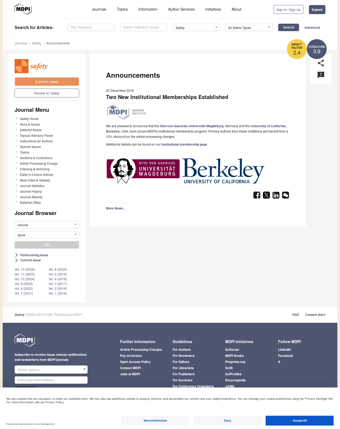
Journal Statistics (32, 185)
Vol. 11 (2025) (25, 274)
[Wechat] (285, 196)
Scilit (229, 367)
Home (29, 118)
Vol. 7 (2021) (24, 293)
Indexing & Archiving (35, 169)
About (236, 9)
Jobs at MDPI (130, 374)
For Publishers (184, 374)
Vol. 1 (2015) (58, 293)
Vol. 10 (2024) (25, 279)
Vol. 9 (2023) (24, 283)
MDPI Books (234, 355)
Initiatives (213, 9)
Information (148, 9)
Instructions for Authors (36, 141)
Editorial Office (30, 202)
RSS (295, 314)
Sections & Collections (36, 157)
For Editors (181, 361)
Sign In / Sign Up (289, 9)
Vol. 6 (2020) (58, 269)
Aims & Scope (30, 124)
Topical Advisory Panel (36, 135)
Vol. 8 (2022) (24, 288)
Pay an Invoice (131, 355)
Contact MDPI (130, 367)
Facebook (285, 355)
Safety (36, 43)
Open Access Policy (135, 361)
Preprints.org (235, 361)
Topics (122, 9)
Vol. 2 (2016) (58, 288)
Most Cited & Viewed (35, 180)
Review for (47, 93)
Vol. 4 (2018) (58, 279)
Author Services (181, 9)
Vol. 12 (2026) (25, 269)
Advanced (312, 27)
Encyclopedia (235, 380)
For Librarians (183, 367)
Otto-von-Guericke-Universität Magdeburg (191, 125)
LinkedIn (284, 349)
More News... (115, 208)
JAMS (229, 386)
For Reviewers (184, 355)
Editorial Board (30, 129)
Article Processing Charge (39, 163)
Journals (99, 9)
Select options (29, 369)
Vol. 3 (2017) (58, 283)
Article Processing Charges (141, 349)
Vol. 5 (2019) (58, 274)
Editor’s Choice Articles (36, 174)
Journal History (31, 191)
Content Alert (315, 314)
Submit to (47, 81)
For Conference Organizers (193, 386)
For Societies (183, 380)
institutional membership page (184, 144)
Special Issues (30, 146)
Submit (317, 9)
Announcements (58, 43)
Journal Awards (31, 197)
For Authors (182, 349)
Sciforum (232, 349)
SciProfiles (233, 374)
